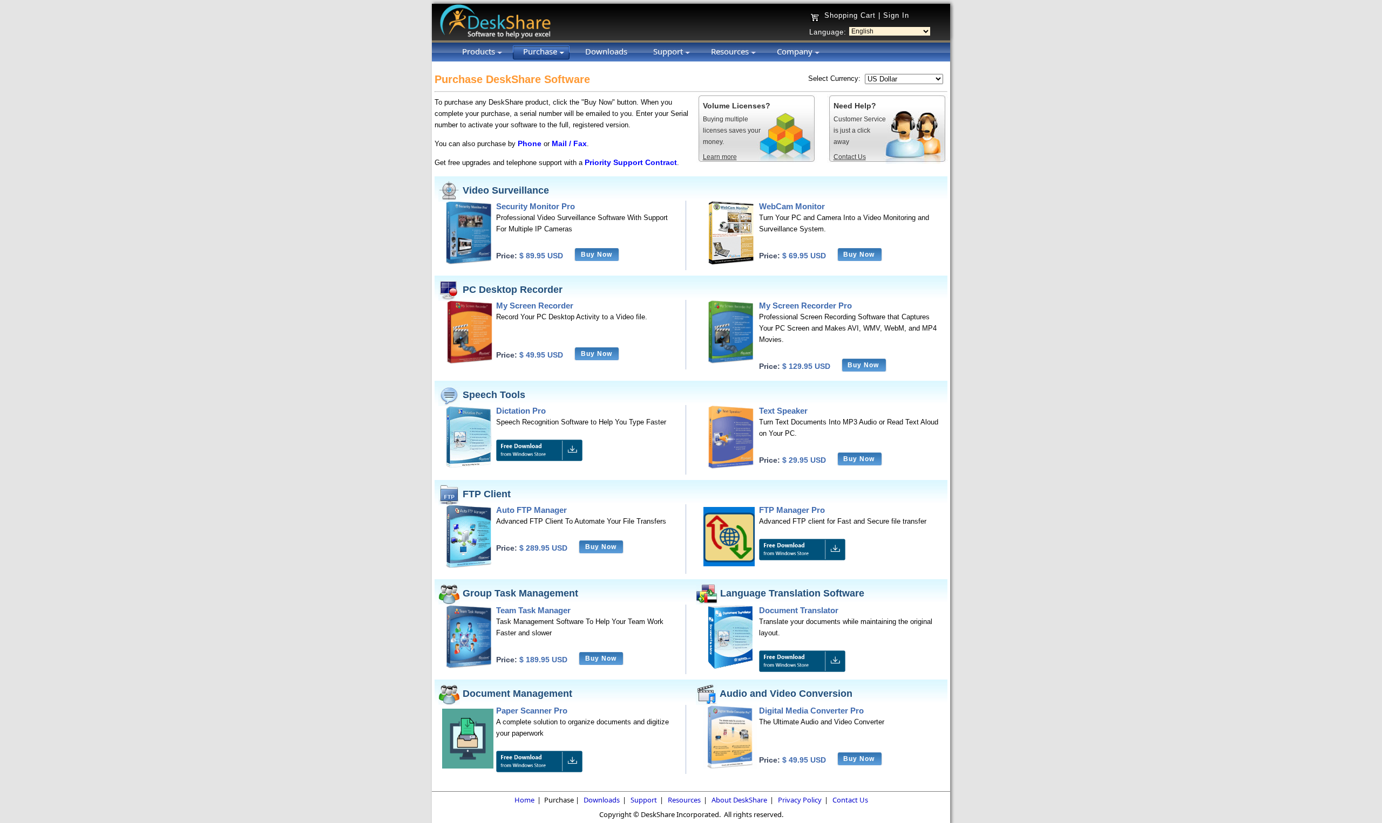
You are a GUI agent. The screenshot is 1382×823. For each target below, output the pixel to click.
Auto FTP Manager (531, 510)
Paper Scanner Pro (531, 710)
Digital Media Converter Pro (811, 710)
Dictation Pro (521, 410)
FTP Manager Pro (792, 510)
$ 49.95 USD (541, 355)
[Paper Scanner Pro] (467, 766)
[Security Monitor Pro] (469, 262)
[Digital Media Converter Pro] (730, 767)
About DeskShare (739, 800)
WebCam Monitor (792, 206)
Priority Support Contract (631, 162)
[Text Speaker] (730, 467)
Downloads (602, 800)
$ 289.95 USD (543, 548)
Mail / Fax (569, 143)
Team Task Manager (533, 610)
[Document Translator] (730, 666)
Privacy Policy (800, 800)
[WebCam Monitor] (730, 262)
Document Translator (798, 610)
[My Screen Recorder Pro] (730, 362)
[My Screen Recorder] (469, 362)
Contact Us (850, 800)
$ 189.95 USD (543, 659)
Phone (529, 143)
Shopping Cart (850, 15)
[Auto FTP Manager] (469, 566)
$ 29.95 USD (804, 460)
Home (524, 800)
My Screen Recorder (534, 305)
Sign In (896, 15)
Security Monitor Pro (535, 206)
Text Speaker (783, 410)
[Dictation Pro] (469, 467)
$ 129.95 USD (806, 366)
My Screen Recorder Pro (805, 305)
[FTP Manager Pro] (729, 564)
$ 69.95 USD (804, 255)
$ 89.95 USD (541, 255)
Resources (684, 800)
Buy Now (596, 254)
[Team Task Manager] (469, 666)
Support (644, 800)
